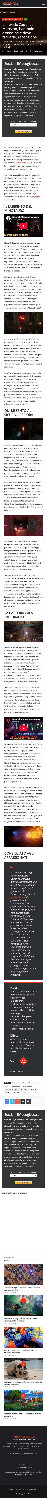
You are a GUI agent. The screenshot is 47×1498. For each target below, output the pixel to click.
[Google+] (17, 1101)
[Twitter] (19, 1493)
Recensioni (11, 13)
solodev (7, 1092)
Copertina (15, 1083)
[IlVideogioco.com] (10, 3)
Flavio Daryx (6, 51)
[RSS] (30, 1493)
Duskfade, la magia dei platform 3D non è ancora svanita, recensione (20, 1319)
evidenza (24, 1083)
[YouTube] (22, 1493)
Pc (26, 1089)
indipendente (20, 163)
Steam (23, 1092)
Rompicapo (33, 1089)
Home (3, 13)
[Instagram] (25, 1493)
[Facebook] (16, 1493)
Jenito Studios (27, 1086)
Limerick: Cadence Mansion (14, 1089)
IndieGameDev (15, 1086)
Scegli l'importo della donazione (23, 121)
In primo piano (8, 19)
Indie (6, 1086)
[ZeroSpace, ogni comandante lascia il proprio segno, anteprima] (23, 1274)
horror (27, 156)
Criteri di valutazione (18, 1071)
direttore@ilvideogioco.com (24, 1467)
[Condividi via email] (22, 1101)
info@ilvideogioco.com (23, 1475)
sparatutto (16, 1092)
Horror (36, 1083)
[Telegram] (27, 1493)
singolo (37, 159)
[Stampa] (28, 1101)
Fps (30, 1083)
